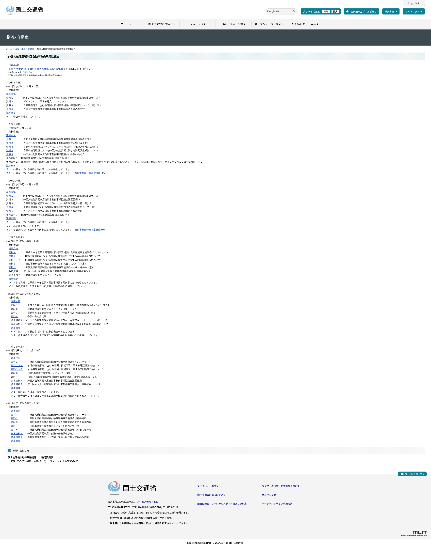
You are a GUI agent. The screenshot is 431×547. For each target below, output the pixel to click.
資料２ (9, 143)
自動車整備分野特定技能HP (89, 173)
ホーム (9, 49)
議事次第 (11, 93)
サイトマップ (412, 11)
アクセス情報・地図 (147, 501)
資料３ (9, 146)
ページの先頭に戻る (414, 473)
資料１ (9, 97)
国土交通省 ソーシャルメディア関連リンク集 (222, 503)
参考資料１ (17, 380)
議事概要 (11, 112)
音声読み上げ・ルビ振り (364, 11)
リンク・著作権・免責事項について (281, 486)
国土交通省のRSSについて (211, 494)
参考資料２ (17, 437)
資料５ (9, 154)
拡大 (335, 11)
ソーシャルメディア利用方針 (277, 503)
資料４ (9, 109)
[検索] (294, 11)
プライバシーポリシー (209, 486)
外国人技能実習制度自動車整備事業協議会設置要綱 (36, 69)
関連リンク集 (269, 494)
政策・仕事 (20, 49)
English (412, 3)
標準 (326, 11)
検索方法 (389, 11)
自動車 (31, 49)
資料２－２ (14, 260)
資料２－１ (14, 256)
